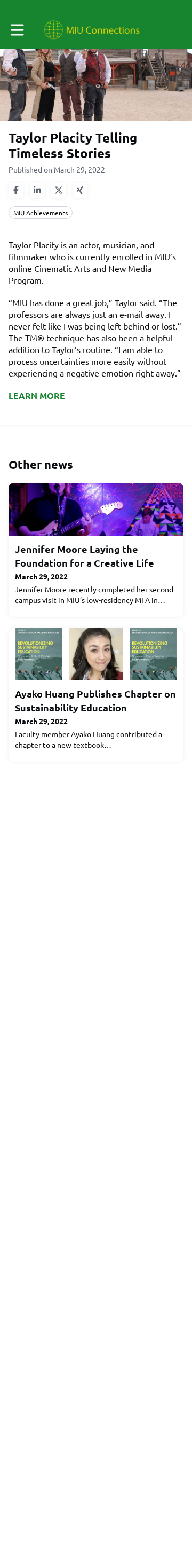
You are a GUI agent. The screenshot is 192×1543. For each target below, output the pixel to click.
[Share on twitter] (58, 190)
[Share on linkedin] (37, 190)
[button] (17, 30)
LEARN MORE (37, 395)
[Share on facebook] (16, 190)
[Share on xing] (80, 190)
